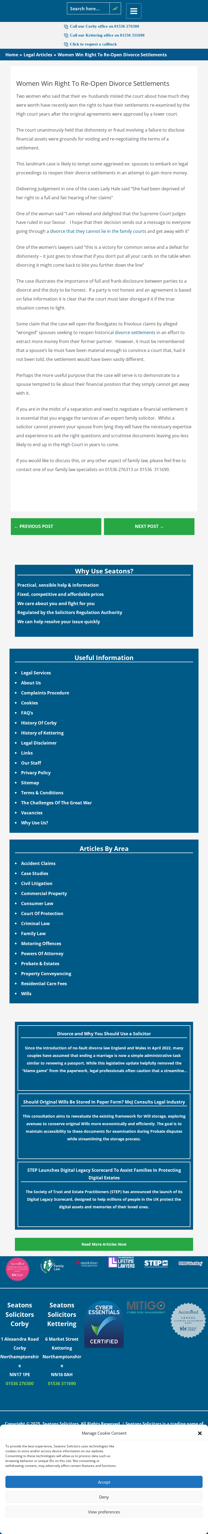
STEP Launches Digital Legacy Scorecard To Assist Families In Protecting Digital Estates (104, 1174)
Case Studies (34, 873)
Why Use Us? (34, 823)
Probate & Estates (40, 963)
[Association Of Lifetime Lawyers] (121, 1262)
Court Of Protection (42, 913)
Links (27, 753)
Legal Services (36, 673)
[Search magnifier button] (115, 8)
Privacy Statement (114, 1525)
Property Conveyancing (46, 973)
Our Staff (31, 763)
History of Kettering (42, 733)
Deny (104, 1497)
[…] (104, 1080)
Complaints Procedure (45, 693)
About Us (31, 683)
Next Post (149, 526)
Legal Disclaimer (39, 743)
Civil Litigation (37, 883)
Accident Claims (38, 863)
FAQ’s (27, 713)
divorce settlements (135, 332)
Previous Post (33, 526)
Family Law (33, 933)
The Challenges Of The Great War (56, 802)
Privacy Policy (36, 772)
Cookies (29, 703)
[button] (200, 1433)
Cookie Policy (88, 1525)
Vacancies (32, 813)
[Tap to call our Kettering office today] (66, 44)
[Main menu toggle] (133, 11)
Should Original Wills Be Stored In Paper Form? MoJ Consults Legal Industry (104, 1102)
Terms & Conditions (42, 792)
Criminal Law (35, 923)
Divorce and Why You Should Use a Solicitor (104, 1034)
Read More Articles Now (104, 1244)
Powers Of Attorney (42, 953)
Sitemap (30, 782)
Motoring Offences (41, 943)
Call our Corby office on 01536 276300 (104, 26)
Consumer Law (37, 903)
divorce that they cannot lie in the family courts (98, 231)
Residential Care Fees (44, 983)
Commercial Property (44, 893)
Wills (26, 993)
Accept (104, 1482)
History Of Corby (39, 723)
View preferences (104, 1512)
